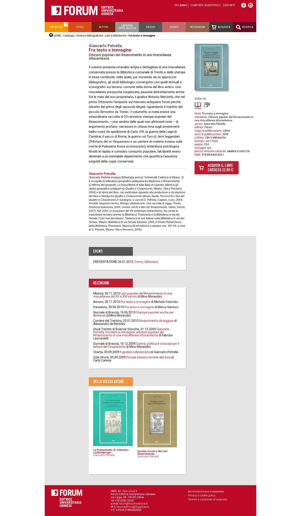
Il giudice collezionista (135, 352)
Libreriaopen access (127, 27)
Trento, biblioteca (146, 262)
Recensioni (197, 27)
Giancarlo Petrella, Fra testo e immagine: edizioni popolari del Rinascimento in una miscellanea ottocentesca (131, 332)
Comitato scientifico (205, 5)
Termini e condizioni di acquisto (207, 499)
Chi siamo (181, 5)
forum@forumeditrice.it (133, 503)
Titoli (80, 27)
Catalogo (56, 27)
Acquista (223, 27)
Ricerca (247, 27)
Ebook (150, 27)
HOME (57, 35)
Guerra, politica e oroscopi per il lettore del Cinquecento (136, 345)
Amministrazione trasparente (206, 491)
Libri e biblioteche (115, 35)
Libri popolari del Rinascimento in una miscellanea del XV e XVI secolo (132, 295)
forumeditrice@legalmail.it (132, 507)
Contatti (229, 5)
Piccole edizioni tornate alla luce (148, 357)
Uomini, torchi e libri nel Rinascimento (152, 452)
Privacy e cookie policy (202, 495)
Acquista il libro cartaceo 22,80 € (220, 167)
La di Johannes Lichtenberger (111, 451)
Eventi (174, 27)
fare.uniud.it (130, 491)
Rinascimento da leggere (156, 320)
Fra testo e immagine (135, 302)
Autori (103, 27)
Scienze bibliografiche (89, 35)
